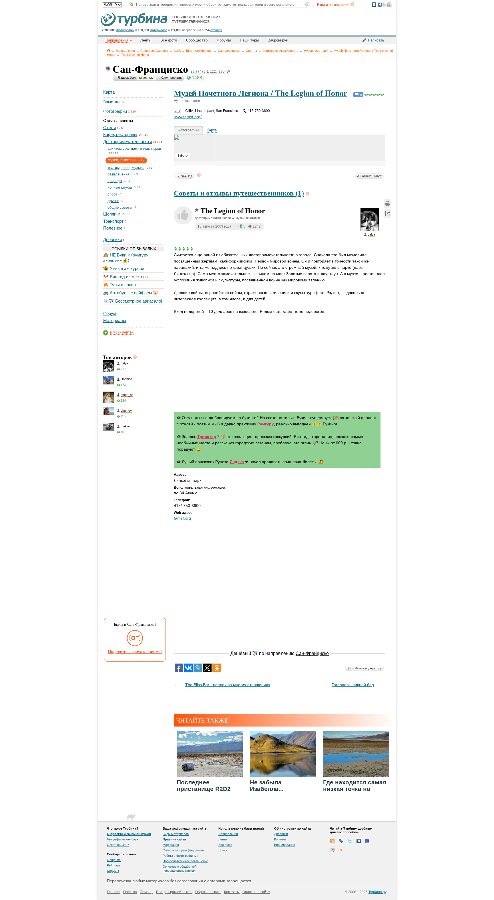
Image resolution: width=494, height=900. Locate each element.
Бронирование (284, 844)
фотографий (125, 30)
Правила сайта (174, 839)
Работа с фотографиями (180, 855)
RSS (332, 841)
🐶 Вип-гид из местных (126, 276)
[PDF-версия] (387, 213)
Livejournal (341, 841)
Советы (251, 50)
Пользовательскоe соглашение (185, 861)
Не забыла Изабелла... (267, 785)
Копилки (280, 839)
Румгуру (265, 424)
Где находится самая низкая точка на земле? (354, 789)
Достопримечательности (280, 50)
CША (177, 50)
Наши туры (249, 40)
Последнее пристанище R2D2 (204, 785)
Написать (376, 40)
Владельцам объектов (174, 892)
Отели (109, 127)
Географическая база (122, 839)
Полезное (112, 228)
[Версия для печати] (387, 203)
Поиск (222, 850)
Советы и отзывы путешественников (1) (239, 192)
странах (216, 30)
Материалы (114, 320)
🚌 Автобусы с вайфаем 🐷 (130, 292)
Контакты (232, 892)
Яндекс (237, 461)
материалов (158, 30)
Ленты (145, 40)
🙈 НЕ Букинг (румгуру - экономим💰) (127, 257)
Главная (108, 50)
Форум (109, 313)
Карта (109, 92)
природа (114, 181)
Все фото (168, 40)
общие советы (119, 207)
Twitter (350, 841)
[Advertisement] (133, 527)
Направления (125, 50)
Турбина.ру (377, 892)
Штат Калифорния (199, 50)
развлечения (118, 174)
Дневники (112, 239)
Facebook (367, 841)
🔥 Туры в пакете (120, 284)
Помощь (146, 892)
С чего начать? (118, 844)
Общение (114, 860)
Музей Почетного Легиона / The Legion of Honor (260, 93)
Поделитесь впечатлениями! (135, 651)
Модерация (171, 844)
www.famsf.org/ (188, 117)
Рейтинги (113, 865)
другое (113, 201)
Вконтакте (358, 841)
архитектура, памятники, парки (134, 148)
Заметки (111, 101)
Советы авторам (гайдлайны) (184, 850)
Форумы (224, 40)
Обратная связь (208, 892)
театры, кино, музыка (125, 167)
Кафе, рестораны (120, 134)
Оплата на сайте (256, 892)
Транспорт (113, 221)
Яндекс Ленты (341, 850)
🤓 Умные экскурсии (123, 268)
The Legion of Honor (135, 54)
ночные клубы (119, 187)
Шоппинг (111, 214)
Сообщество (197, 40)
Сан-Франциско (229, 50)
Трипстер (206, 436)
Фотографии (115, 111)
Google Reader (332, 850)
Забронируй (278, 40)
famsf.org (182, 518)
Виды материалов (176, 834)
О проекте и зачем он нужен (129, 834)
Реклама (130, 892)
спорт (112, 194)
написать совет (371, 175)
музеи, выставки (316, 50)
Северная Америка (154, 50)
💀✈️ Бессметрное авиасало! (132, 301)
